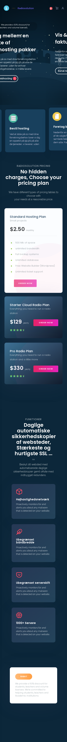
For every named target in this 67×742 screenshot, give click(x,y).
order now (25, 283)
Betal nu (29, 71)
